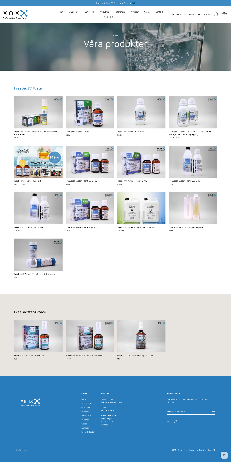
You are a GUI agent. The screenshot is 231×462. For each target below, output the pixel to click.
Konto (207, 14)
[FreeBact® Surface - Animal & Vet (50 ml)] (90, 336)
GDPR (103, 407)
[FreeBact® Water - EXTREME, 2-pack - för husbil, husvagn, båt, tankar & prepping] (193, 112)
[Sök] (216, 14)
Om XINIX (89, 12)
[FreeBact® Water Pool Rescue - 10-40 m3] (141, 208)
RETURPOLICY (107, 410)
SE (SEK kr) (177, 14)
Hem (61, 12)
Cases (147, 12)
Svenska (193, 14)
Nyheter (135, 12)
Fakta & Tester (111, 17)
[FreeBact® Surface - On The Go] (38, 336)
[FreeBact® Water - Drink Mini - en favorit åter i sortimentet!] (38, 112)
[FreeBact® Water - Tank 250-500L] (90, 208)
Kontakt (159, 12)
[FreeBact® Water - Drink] (90, 112)
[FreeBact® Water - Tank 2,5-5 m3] (193, 162)
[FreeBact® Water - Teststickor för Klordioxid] (38, 255)
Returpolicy (182, 450)
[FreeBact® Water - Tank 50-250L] (90, 162)
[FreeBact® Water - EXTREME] (141, 112)
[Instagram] (175, 421)
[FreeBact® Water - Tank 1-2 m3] (141, 162)
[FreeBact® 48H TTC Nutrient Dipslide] (193, 208)
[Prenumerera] (213, 411)
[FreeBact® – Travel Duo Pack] (38, 162)
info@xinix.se (107, 399)
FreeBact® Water (28, 88)
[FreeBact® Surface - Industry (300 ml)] (141, 336)
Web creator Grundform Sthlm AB (202, 450)
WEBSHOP (74, 12)
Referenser (120, 12)
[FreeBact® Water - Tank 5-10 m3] (38, 208)
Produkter (104, 12)
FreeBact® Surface (30, 312)
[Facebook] (168, 421)
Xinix (24, 450)
